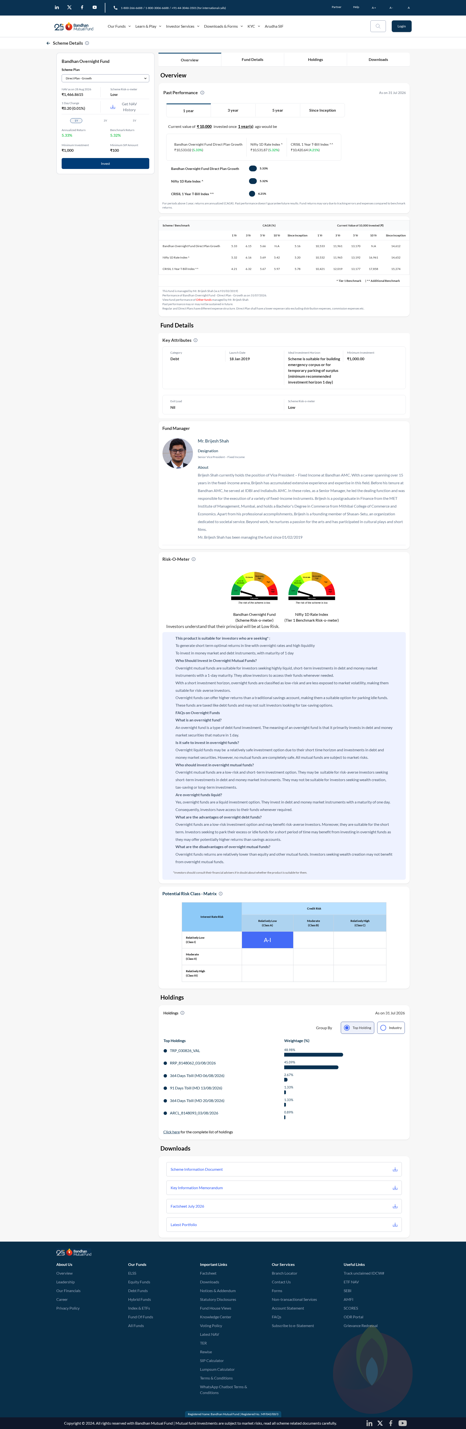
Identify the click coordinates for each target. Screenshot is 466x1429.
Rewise (206, 1351)
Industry (395, 1028)
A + (374, 7)
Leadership (65, 1281)
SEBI (347, 1290)
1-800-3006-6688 (157, 8)
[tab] (188, 110)
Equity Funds (139, 1281)
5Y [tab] (134, 120)
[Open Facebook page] (82, 7)
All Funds (136, 1325)
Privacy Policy (68, 1308)
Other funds (204, 299)
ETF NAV (351, 1281)
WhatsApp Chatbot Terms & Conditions (223, 1389)
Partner (336, 7)
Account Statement (288, 1308)
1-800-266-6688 (131, 8)
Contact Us (281, 1281)
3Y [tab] (105, 120)
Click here (171, 1131)
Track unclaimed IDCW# (364, 1272)
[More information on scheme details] (87, 43)
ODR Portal (353, 1316)
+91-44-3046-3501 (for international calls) (199, 8)
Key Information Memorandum (197, 1187)
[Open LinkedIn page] (56, 7)
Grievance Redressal (361, 1325)
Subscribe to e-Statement (293, 1325)
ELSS (132, 1273)
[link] (78, 26)
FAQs (276, 1316)
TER (203, 1343)
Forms (277, 1290)
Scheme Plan (71, 70)
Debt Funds (138, 1290)
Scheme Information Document (197, 1169)
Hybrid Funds (139, 1299)
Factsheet (208, 1273)
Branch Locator (284, 1273)
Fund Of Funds (140, 1316)
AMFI (348, 1299)
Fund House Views (215, 1308)
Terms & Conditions (216, 1378)
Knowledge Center (215, 1316)
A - (391, 7)
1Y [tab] (76, 120)
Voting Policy (211, 1325)
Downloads (209, 1281)
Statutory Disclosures (218, 1299)
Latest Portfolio (184, 1224)
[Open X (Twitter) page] (69, 7)
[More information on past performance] (202, 93)
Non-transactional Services (294, 1299)
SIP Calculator (212, 1360)
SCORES (351, 1307)
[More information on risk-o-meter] (193, 559)
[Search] (378, 26)
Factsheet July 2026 (187, 1206)
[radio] (357, 1028)
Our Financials (68, 1290)
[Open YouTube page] (94, 7)
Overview (64, 1273)
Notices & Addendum (218, 1290)
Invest (105, 163)
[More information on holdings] (182, 1013)
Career (62, 1299)
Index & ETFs (139, 1308)
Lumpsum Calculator (217, 1369)
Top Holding (362, 1028)
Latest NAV (209, 1334)
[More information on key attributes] (195, 340)
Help (356, 7)
